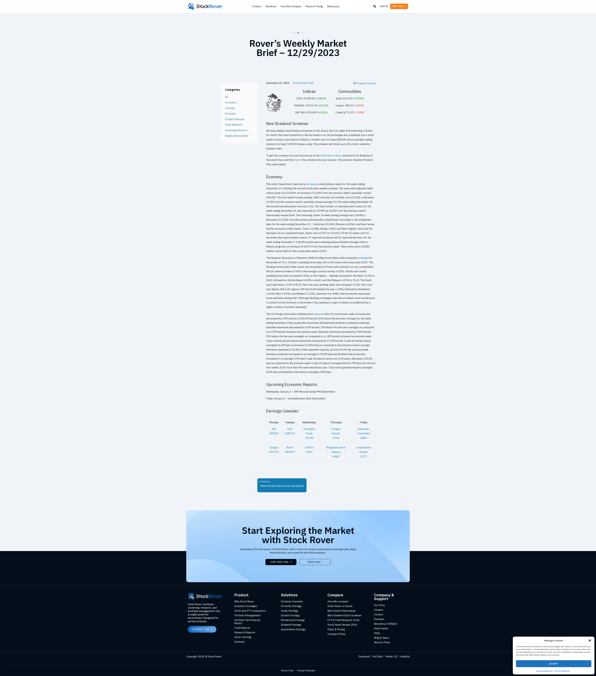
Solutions (271, 6)
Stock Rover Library (331, 155)
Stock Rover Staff (303, 83)
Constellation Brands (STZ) (363, 452)
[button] (589, 640)
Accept (553, 663)
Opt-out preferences (544, 670)
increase (311, 184)
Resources (333, 6)
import (298, 159)
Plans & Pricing (314, 6)
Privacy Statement (562, 670)
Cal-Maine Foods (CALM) (309, 433)
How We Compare (290, 6)
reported (319, 314)
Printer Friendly (366, 83)
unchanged (363, 257)
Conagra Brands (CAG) (336, 433)
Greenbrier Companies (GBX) (363, 433)
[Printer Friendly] (354, 83)
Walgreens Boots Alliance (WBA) (336, 452)
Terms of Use (287, 670)
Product (256, 6)
